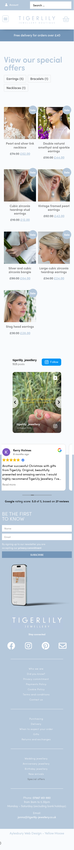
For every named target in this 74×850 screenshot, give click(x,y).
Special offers (36, 779)
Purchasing (36, 718)
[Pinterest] (45, 645)
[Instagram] (28, 645)
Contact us (36, 699)
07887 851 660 (42, 798)
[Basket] (66, 19)
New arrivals (36, 774)
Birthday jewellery (36, 768)
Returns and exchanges (36, 739)
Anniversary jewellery (36, 763)
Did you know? (36, 674)
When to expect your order (36, 729)
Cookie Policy (36, 689)
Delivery (36, 724)
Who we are (36, 668)
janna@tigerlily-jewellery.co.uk (37, 817)
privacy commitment (29, 548)
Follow (54, 361)
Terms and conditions (36, 694)
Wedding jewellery (36, 758)
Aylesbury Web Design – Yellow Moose (37, 833)
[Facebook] (11, 645)
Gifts (36, 734)
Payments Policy (36, 684)
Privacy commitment (36, 679)
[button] (5, 19)
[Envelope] (62, 645)
